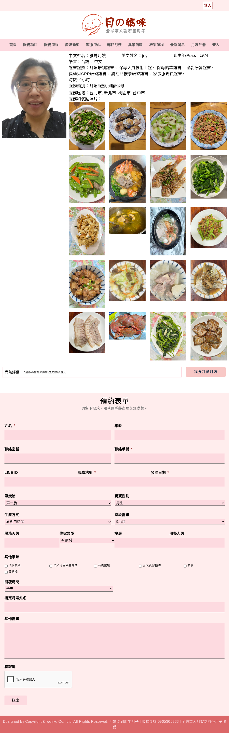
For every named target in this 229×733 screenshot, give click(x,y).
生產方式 (11, 515)
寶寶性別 (121, 496)
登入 (216, 45)
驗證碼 (10, 667)
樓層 (118, 533)
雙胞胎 (13, 571)
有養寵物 (104, 565)
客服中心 (93, 45)
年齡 (118, 426)
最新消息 (177, 45)
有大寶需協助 (152, 565)
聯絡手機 (123, 449)
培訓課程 (156, 45)
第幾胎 (10, 496)
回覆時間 (11, 582)
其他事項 (11, 557)
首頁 (13, 45)
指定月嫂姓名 (15, 598)
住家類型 (66, 533)
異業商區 (135, 45)
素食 (191, 565)
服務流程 (51, 45)
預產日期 (160, 472)
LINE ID (11, 472)
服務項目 (30, 45)
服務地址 (87, 472)
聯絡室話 (11, 449)
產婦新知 (72, 45)
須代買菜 (15, 565)
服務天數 (11, 533)
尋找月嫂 (114, 45)
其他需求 (11, 619)
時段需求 (121, 515)
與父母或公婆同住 (65, 565)
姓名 (9, 426)
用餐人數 (177, 533)
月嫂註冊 (198, 45)
